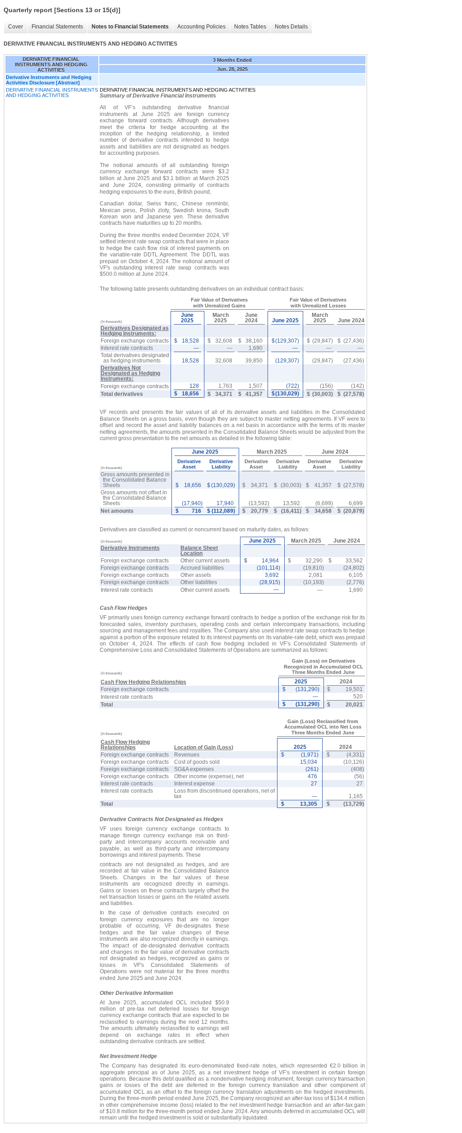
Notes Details (291, 26)
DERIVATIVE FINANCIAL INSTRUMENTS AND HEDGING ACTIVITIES (52, 92)
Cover (15, 26)
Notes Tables (250, 26)
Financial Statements (57, 26)
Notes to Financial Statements (130, 26)
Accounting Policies (201, 26)
